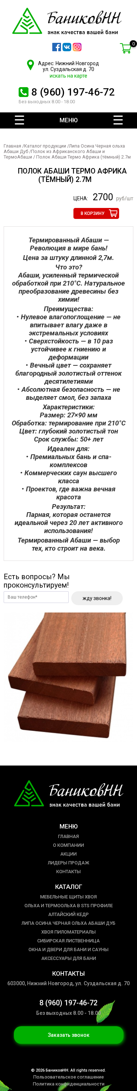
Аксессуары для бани (68, 958)
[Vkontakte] (67, 49)
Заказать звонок (69, 1035)
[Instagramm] (77, 49)
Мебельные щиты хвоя (68, 897)
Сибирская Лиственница (68, 940)
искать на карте (68, 76)
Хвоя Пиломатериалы (68, 932)
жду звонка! (97, 598)
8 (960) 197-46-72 (73, 92)
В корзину (92, 213)
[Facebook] (57, 49)
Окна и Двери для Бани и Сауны (68, 949)
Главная (12, 146)
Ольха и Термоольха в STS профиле (68, 905)
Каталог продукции (45, 146)
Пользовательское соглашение (68, 1077)
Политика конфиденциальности (68, 1084)
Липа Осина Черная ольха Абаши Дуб (68, 923)
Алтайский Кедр (68, 914)
